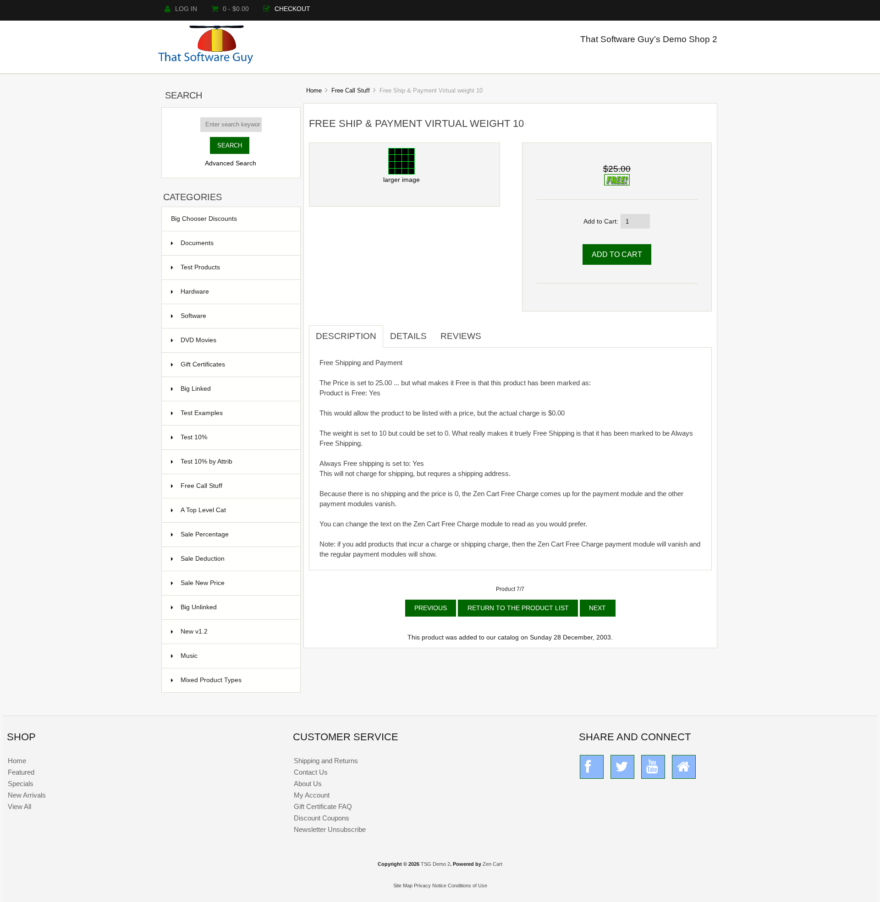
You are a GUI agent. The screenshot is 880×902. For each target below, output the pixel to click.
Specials (20, 783)
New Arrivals (27, 795)
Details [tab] (408, 336)
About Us (308, 783)
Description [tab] (346, 336)
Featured (21, 772)
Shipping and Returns (326, 761)
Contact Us (311, 772)
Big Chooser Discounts (204, 218)
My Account (312, 795)
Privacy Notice (430, 885)
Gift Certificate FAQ (323, 806)
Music (235, 655)
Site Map (402, 885)
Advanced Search (230, 163)
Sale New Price (235, 582)
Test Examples (235, 413)
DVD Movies (235, 340)
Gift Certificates (235, 364)
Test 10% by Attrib (235, 461)
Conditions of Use (467, 885)
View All (19, 806)
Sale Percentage (235, 534)
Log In (186, 8)
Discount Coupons (321, 818)
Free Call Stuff (350, 90)
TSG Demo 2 (435, 864)
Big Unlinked (235, 607)
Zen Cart (492, 864)
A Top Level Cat (203, 510)
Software (235, 315)
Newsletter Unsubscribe (330, 829)
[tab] (495, 331)
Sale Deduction (235, 558)
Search (183, 95)
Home (314, 90)
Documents (197, 243)
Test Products (235, 267)
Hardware (235, 291)
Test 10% (235, 437)
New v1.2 (235, 631)
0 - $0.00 (236, 8)
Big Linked (235, 388)
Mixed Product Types (235, 680)
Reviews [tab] (460, 336)
